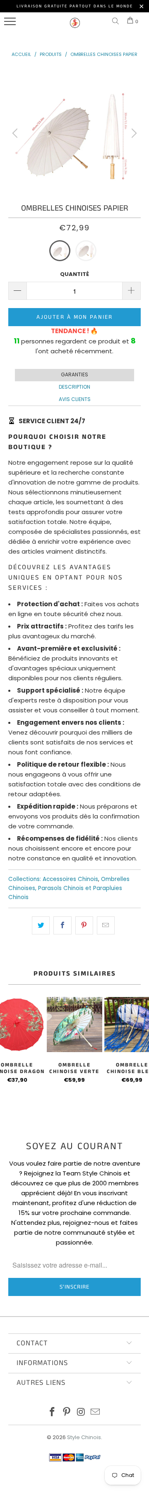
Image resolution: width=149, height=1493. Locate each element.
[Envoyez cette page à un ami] (106, 925)
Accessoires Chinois (70, 879)
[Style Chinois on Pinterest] (67, 1412)
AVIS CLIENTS (75, 399)
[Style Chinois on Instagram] (81, 1412)
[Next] (133, 133)
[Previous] (16, 133)
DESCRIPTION (74, 386)
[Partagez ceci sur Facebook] (62, 925)
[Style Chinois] (75, 26)
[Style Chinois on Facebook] (52, 1412)
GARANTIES (74, 374)
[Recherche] (117, 21)
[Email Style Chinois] (95, 1412)
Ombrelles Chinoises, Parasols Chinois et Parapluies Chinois (69, 888)
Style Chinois (84, 1437)
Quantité (74, 274)
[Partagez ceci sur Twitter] (41, 925)
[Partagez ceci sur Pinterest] (84, 925)
